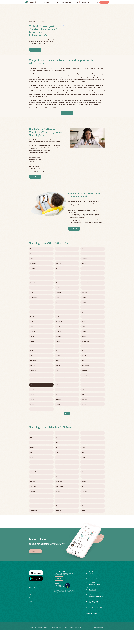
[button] (47, 2)
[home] (31, 2)
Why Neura (55, 2)
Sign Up (59, 578)
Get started (35, 50)
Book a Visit (104, 2)
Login (97, 2)
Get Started (35, 551)
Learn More (67, 113)
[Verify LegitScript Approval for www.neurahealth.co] (67, 585)
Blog (77, 2)
